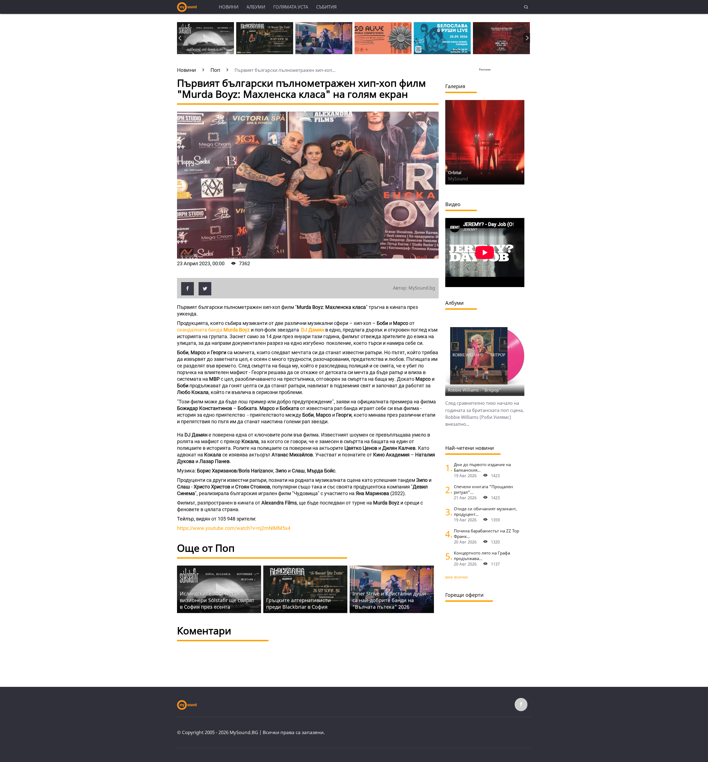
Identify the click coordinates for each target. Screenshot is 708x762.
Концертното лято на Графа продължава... (482, 555)
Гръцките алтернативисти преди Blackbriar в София (298, 603)
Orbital (454, 172)
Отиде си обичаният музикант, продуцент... (485, 511)
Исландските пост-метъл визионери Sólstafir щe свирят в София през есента (217, 600)
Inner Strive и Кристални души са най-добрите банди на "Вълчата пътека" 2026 (389, 600)
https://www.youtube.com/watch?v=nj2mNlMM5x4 (233, 528)
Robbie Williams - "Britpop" (474, 390)
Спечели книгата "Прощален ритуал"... (483, 489)
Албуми (255, 7)
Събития (326, 7)
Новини (228, 7)
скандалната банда (213, 330)
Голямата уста (290, 7)
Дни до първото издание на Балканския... (482, 467)
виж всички (456, 577)
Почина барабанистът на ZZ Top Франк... (486, 533)
